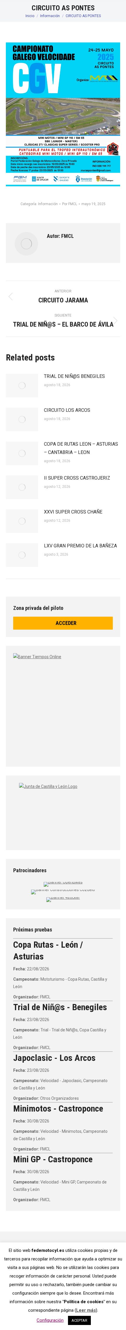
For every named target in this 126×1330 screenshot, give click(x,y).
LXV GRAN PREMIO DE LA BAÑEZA (80, 546)
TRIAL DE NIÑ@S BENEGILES (74, 376)
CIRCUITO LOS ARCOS (67, 410)
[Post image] (22, 385)
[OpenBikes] (63, 882)
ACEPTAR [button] (79, 1320)
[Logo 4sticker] (63, 897)
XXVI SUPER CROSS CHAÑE (73, 512)
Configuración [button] (50, 1320)
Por (69, 204)
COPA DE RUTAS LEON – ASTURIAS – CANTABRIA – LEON (81, 448)
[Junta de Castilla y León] (63, 811)
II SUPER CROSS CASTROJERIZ (77, 478)
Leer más (86, 1310)
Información (48, 204)
